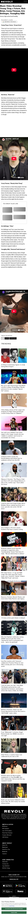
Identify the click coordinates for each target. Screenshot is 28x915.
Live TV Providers (7, 830)
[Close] (26, 899)
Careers (4, 853)
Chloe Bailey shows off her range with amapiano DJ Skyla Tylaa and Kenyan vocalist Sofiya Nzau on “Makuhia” (13, 411)
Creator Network (6, 835)
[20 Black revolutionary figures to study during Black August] (14, 355)
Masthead (5, 847)
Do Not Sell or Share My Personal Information (14, 908)
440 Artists (5, 837)
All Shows (4, 826)
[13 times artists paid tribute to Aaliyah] (14, 608)
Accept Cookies (14, 912)
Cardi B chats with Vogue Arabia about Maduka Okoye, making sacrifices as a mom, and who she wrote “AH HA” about (13, 506)
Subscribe (5, 861)
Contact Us (5, 864)
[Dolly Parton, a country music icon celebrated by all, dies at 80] (14, 745)
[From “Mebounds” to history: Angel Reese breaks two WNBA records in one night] (14, 723)
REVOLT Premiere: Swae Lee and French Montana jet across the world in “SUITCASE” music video (13, 711)
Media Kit (4, 851)
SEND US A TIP (14, 879)
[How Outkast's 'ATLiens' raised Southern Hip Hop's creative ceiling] (14, 518)
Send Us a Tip (6, 849)
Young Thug (13, 338)
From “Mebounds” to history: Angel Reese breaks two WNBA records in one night (12, 733)
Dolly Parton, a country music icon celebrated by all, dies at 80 (11, 755)
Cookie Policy (11, 906)
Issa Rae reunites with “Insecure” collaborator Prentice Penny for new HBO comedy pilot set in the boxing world (12, 663)
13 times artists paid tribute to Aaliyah (13, 618)
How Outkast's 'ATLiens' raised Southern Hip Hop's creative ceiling (12, 528)
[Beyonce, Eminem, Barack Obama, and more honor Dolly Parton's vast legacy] (14, 588)
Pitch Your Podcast (7, 833)
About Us (4, 845)
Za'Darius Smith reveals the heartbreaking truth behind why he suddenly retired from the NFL (11, 458)
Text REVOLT (6, 866)
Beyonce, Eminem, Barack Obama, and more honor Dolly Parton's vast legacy (13, 598)
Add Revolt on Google (10, 21)
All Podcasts (5, 828)
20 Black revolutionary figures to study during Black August (13, 365)
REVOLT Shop (6, 868)
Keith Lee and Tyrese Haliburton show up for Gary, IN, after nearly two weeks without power (13, 801)
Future (7, 338)
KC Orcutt (5, 19)
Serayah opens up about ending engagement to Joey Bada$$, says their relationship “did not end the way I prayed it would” (13, 778)
